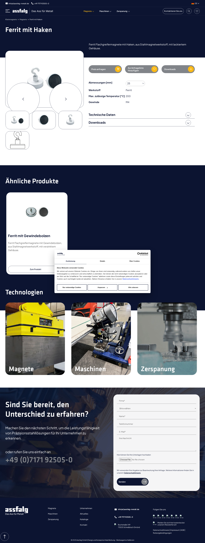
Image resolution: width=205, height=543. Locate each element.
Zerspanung (53, 519)
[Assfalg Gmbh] (16, 510)
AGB (183, 530)
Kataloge (84, 519)
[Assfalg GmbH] (33, 11)
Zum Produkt (35, 269)
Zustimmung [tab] (70, 261)
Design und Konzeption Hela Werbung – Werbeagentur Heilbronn (111, 540)
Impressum (175, 530)
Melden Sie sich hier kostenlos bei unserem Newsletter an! (171, 524)
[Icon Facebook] (154, 516)
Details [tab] (102, 261)
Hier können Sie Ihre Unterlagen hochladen (134, 455)
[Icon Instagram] (159, 516)
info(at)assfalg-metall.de (18, 3)
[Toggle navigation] (8, 11)
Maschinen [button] (104, 11)
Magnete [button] (88, 11)
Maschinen (53, 514)
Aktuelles (84, 514)
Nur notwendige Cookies (72, 287)
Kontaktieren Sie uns (173, 11)
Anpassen (101, 287)
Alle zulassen (133, 287)
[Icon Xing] (177, 516)
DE (196, 3)
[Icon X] (172, 516)
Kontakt (83, 525)
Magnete (23, 19)
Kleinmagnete (11, 19)
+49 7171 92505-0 (41, 3)
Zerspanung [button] (122, 11)
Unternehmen (86, 508)
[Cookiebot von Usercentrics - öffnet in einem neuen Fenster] (139, 254)
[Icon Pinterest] (168, 516)
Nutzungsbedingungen (162, 533)
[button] (189, 11)
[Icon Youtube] (181, 516)
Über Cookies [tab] (134, 261)
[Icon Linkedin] (163, 516)
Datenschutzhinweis (131, 279)
